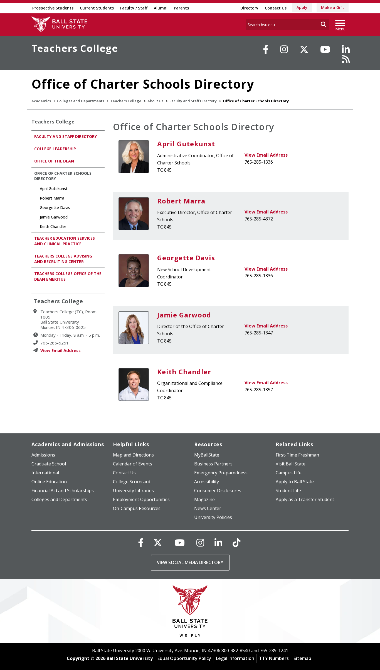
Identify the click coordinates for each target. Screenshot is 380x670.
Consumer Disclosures (217, 490)
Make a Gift (332, 7)
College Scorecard (131, 482)
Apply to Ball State (295, 482)
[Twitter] (304, 49)
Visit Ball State (290, 464)
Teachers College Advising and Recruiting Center (63, 258)
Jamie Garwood (184, 314)
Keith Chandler (184, 371)
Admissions (43, 455)
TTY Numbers (274, 658)
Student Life (288, 490)
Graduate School (48, 464)
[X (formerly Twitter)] (157, 542)
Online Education (49, 482)
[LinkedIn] (346, 49)
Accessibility (206, 482)
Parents (181, 8)
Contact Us (276, 8)
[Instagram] (284, 49)
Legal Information (235, 658)
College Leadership (55, 148)
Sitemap (302, 658)
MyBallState (206, 455)
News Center (207, 508)
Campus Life (289, 473)
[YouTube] (325, 49)
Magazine (204, 499)
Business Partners (213, 464)
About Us (155, 100)
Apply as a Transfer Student (305, 499)
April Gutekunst (186, 143)
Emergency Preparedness (221, 473)
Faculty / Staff (133, 8)
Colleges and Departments (80, 100)
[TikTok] (236, 542)
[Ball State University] (190, 612)
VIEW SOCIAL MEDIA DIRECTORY (190, 562)
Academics (41, 100)
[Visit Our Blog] (346, 59)
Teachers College (74, 48)
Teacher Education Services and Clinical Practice (64, 241)
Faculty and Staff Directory (193, 100)
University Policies (213, 517)
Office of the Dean (54, 161)
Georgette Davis (186, 257)
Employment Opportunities (141, 499)
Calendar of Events (132, 464)
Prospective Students (52, 8)
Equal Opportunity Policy (184, 658)
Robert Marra (181, 200)
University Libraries (133, 490)
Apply (302, 7)
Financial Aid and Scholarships (62, 490)
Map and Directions (133, 455)
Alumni (160, 8)
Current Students (97, 8)
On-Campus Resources (137, 508)
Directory (249, 8)
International (45, 473)
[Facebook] (266, 49)
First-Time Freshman (297, 455)
